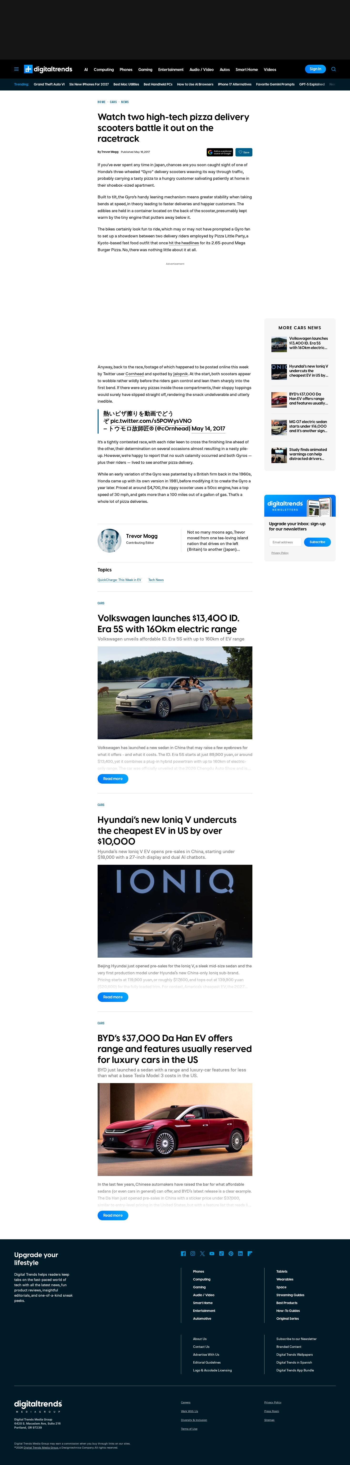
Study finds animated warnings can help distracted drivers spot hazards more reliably (308, 459)
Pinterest (231, 1253)
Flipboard (250, 1253)
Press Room (271, 1411)
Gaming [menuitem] (145, 69)
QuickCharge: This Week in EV (119, 580)
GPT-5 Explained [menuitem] (312, 84)
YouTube (212, 1253)
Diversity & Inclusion (194, 1420)
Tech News (156, 580)
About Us (200, 1339)
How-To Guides (288, 1311)
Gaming (199, 1287)
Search (333, 69)
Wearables (284, 1279)
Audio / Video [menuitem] (202, 69)
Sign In (315, 69)
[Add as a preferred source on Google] (220, 152)
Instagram (192, 1253)
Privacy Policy (280, 553)
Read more (113, 778)
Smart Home (203, 1303)
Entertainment (204, 1311)
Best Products (286, 1303)
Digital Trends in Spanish (294, 1362)
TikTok (221, 1253)
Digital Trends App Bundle (295, 1370)
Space (281, 1287)
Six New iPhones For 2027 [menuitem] (89, 84)
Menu (16, 69)
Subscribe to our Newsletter (296, 1339)
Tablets (281, 1271)
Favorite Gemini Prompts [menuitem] (275, 84)
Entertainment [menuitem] (171, 69)
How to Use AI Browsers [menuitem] (195, 84)
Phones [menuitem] (126, 69)
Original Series (287, 1318)
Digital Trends (39, 75)
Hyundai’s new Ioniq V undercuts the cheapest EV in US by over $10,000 (308, 373)
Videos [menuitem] (270, 69)
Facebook (183, 1253)
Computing (201, 1279)
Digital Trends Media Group (41, 1447)
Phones (198, 1271)
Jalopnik (180, 373)
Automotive (202, 1318)
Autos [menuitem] (225, 69)
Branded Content (288, 1347)
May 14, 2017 (208, 429)
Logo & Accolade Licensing (212, 1370)
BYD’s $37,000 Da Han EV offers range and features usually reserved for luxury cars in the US (307, 403)
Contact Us (201, 1347)
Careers (185, 1402)
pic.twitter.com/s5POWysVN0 (151, 421)
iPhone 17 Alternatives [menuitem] (234, 84)
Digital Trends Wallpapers (294, 1354)
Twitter (202, 1253)
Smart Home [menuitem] (247, 69)
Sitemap (269, 1420)
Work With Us (189, 1411)
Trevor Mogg (110, 152)
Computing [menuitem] (104, 69)
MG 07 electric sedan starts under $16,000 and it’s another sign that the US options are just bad (308, 431)
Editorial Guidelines (207, 1362)
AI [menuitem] (86, 69)
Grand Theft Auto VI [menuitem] (49, 84)
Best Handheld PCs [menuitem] (158, 84)
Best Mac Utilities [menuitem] (126, 84)
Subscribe (317, 542)
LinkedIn (240, 1253)
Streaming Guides (290, 1295)
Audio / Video (203, 1295)
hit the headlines (184, 242)
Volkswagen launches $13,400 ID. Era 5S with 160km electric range (308, 345)
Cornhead (134, 373)
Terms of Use (189, 1428)
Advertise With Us (206, 1354)
